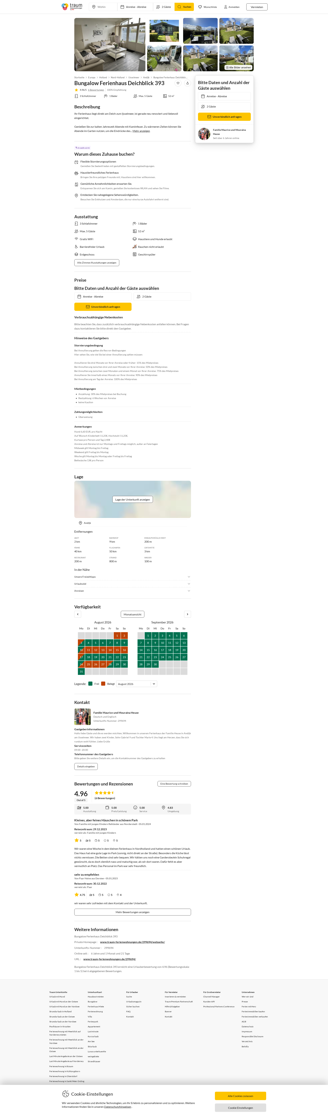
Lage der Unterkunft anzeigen (132, 499)
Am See (91, 1041)
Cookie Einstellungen (240, 1107)
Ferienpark (93, 1021)
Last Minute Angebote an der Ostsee (66, 1056)
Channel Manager (211, 996)
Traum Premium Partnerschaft (179, 1001)
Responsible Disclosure (252, 1036)
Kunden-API (209, 1001)
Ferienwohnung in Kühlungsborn (64, 1071)
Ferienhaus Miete (96, 1006)
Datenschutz (248, 1026)
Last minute (93, 1031)
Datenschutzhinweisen (117, 1106)
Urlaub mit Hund (57, 996)
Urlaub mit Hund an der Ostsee (63, 1001)
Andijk (146, 77)
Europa (91, 77)
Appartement (94, 1026)
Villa (90, 1016)
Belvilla (245, 1046)
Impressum (247, 1031)
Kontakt (130, 1016)
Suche (129, 996)
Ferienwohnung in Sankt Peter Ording (66, 1081)
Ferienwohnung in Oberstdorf (63, 1076)
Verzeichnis (247, 1041)
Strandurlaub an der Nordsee (62, 1021)
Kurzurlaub (93, 1036)
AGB (244, 1021)
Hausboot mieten (96, 996)
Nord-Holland (118, 77)
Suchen (187, 6)
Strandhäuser (94, 1061)
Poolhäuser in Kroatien (60, 1026)
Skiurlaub (92, 1046)
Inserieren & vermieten (175, 996)
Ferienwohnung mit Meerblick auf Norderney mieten (65, 1033)
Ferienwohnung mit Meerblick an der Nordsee (66, 1041)
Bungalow (92, 1001)
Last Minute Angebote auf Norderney (66, 1061)
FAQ (128, 1011)
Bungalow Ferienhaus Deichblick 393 (170, 77)
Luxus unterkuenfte (97, 1051)
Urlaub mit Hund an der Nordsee (64, 1006)
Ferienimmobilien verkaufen (255, 1016)
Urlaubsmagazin (133, 1001)
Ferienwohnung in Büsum (61, 1066)
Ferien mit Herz (249, 1006)
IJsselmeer (133, 77)
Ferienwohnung (95, 1011)
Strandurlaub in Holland (60, 1011)
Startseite (79, 77)
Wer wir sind (247, 996)
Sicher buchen (133, 1006)
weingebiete (93, 1056)
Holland (103, 77)
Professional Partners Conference (218, 1006)
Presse (245, 1001)
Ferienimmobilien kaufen (253, 1011)
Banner (168, 1011)
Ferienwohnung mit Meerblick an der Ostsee (66, 1050)
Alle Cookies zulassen (240, 1096)
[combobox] (118, 683)
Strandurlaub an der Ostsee (62, 1016)
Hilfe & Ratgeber (172, 1006)
